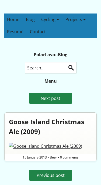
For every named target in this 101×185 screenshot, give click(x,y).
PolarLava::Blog (50, 55)
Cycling (49, 19)
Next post (50, 98)
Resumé (15, 32)
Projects (74, 19)
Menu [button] (50, 81)
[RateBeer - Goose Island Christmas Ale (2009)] (50, 146)
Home (13, 19)
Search (71, 68)
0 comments (69, 157)
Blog (30, 19)
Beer (53, 157)
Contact (38, 32)
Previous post (51, 175)
